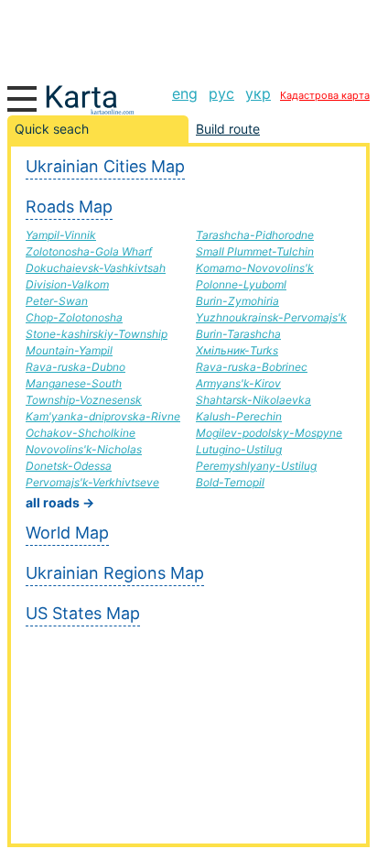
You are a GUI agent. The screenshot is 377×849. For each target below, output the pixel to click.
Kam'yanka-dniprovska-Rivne (103, 416)
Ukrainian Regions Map (115, 572)
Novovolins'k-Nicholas (84, 449)
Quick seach (52, 128)
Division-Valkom (67, 284)
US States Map (83, 613)
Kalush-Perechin (239, 416)
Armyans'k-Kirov (238, 383)
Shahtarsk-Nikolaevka (253, 400)
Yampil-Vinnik (61, 235)
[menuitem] (185, 93)
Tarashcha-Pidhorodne (255, 235)
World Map (67, 532)
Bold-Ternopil (230, 482)
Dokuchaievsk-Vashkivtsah (96, 268)
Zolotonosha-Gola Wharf (89, 251)
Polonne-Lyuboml (241, 284)
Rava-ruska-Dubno (75, 367)
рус (221, 93)
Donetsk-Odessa (69, 466)
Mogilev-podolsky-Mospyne (269, 433)
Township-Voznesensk (84, 400)
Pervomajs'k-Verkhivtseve (92, 482)
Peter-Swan (57, 301)
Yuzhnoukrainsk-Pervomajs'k (271, 317)
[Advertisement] (188, 36)
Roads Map (69, 206)
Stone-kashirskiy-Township (96, 334)
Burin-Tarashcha (238, 334)
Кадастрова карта (325, 95)
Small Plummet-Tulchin (255, 251)
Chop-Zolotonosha (74, 317)
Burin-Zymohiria (237, 301)
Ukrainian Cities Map (105, 166)
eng (185, 93)
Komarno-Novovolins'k (255, 268)
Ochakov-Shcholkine (80, 433)
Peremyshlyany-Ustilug (256, 466)
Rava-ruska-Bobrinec (251, 367)
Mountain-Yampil (69, 350)
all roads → (60, 502)
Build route (228, 128)
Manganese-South (74, 383)
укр (258, 93)
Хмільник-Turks (237, 350)
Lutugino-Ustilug (239, 449)
